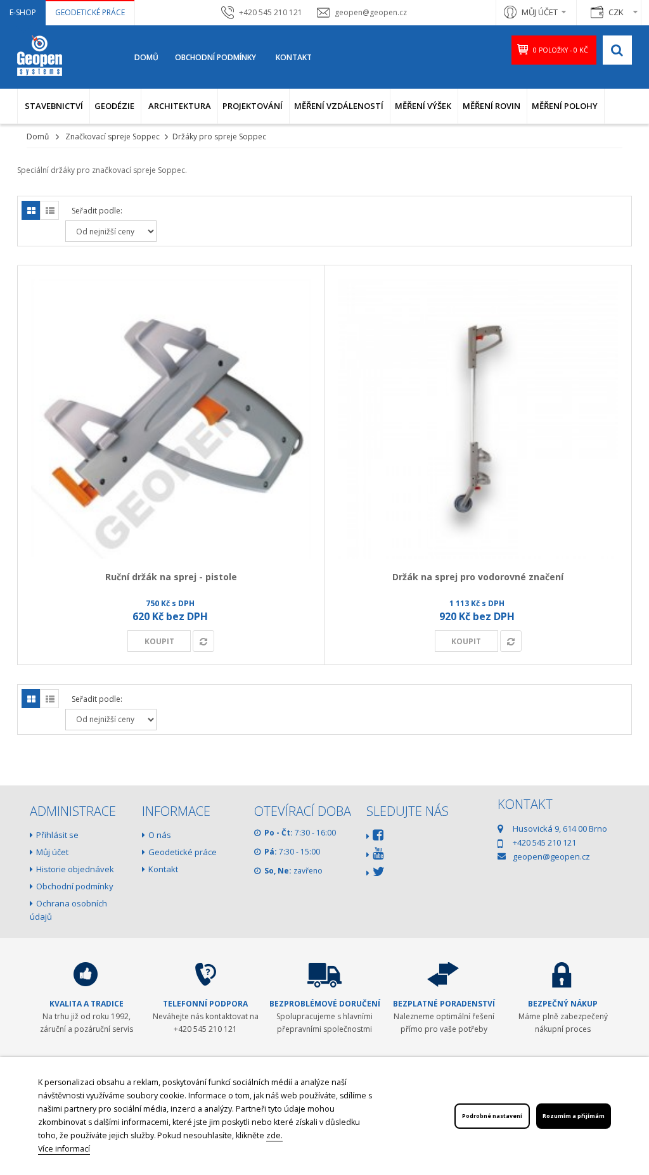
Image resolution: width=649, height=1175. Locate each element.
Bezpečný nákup (563, 1003)
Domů (146, 57)
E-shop (23, 12)
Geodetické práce (90, 12)
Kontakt (294, 57)
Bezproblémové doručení (324, 1003)
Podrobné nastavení (492, 1116)
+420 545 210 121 (270, 12)
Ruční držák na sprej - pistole (171, 577)
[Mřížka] (31, 210)
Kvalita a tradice (86, 1003)
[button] (53, 106)
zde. (274, 1135)
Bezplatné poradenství (444, 1003)
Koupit (159, 641)
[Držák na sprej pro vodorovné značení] (478, 419)
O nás (159, 835)
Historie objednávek (75, 869)
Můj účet (52, 852)
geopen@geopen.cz (371, 12)
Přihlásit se (57, 835)
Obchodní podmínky (215, 57)
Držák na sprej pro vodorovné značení (477, 577)
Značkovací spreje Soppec (112, 136)
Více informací (64, 1148)
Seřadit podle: (97, 210)
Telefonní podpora (205, 1003)
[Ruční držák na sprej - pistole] (171, 419)
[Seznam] (49, 210)
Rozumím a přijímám (574, 1116)
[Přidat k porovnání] (203, 641)
